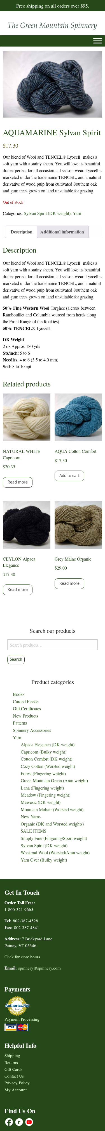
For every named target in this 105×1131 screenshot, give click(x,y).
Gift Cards (13, 1069)
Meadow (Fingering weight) (45, 795)
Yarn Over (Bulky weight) (44, 860)
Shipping (12, 1055)
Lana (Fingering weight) (42, 788)
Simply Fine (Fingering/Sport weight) (54, 838)
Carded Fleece (25, 701)
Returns (11, 1062)
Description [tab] (21, 231)
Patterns (20, 723)
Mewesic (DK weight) (40, 802)
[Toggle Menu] (97, 40)
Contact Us (14, 1076)
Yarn (77, 213)
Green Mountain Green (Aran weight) (54, 780)
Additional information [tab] (62, 231)
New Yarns (31, 816)
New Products (25, 716)
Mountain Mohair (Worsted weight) (52, 809)
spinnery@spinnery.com (39, 968)
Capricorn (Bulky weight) (43, 752)
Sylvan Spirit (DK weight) (47, 213)
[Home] (52, 25)
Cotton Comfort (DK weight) (46, 759)
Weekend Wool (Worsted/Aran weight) (55, 852)
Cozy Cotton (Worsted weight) (48, 766)
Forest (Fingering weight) (43, 773)
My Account (15, 1089)
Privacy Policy (17, 1082)
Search (16, 659)
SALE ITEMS (33, 831)
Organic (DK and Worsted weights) (52, 824)
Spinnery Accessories (32, 730)
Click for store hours (22, 956)
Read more (18, 482)
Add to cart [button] (69, 476)
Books (18, 694)
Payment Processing (21, 1019)
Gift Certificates (27, 708)
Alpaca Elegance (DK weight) (47, 744)
